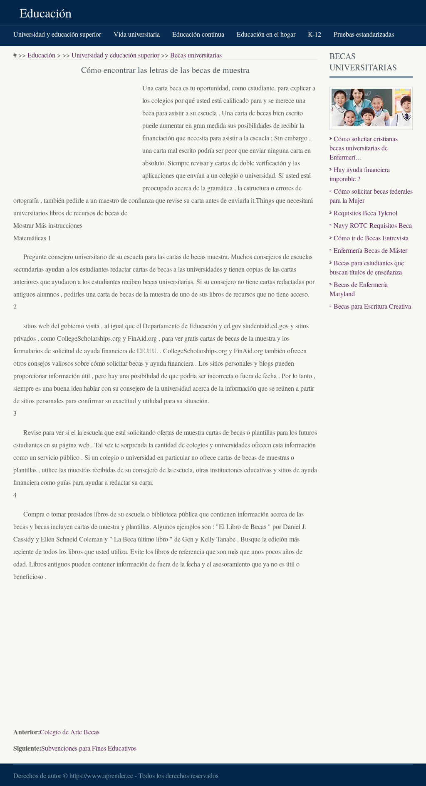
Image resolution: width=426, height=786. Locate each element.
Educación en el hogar (266, 34)
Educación (46, 12)
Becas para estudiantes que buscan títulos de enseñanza (366, 267)
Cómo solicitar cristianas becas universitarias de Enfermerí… (363, 147)
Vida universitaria (137, 34)
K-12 (314, 34)
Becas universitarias (196, 54)
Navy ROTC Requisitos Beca (373, 225)
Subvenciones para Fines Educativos (88, 748)
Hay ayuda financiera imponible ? (359, 174)
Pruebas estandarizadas (364, 34)
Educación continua (198, 34)
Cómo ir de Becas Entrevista (371, 237)
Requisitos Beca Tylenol (365, 212)
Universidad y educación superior (57, 34)
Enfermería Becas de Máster (370, 250)
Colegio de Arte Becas (69, 731)
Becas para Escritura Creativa (372, 306)
